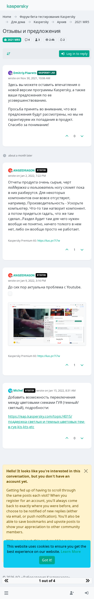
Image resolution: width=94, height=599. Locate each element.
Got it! (47, 560)
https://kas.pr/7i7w (48, 240)
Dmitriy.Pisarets (24, 73)
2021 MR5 (13, 40)
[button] (6, 593)
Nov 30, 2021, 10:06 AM (35, 78)
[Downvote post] (82, 136)
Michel (18, 390)
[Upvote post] (67, 136)
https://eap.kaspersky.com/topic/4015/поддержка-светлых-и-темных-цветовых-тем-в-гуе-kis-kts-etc (46, 421)
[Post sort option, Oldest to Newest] (8, 53)
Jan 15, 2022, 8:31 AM (62, 390)
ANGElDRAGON (24, 170)
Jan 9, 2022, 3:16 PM (33, 281)
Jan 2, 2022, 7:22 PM (33, 176)
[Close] (86, 471)
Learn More (71, 551)
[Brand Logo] (17, 6)
